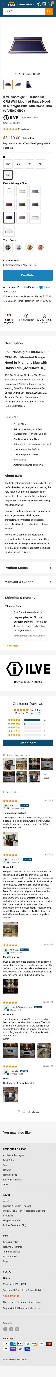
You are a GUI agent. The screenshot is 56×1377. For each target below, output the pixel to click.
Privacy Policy (10, 1256)
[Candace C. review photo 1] (10, 929)
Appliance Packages (13, 1155)
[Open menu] (4, 4)
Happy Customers (12, 1220)
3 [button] (29, 1111)
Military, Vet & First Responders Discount (24, 1210)
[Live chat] (44, 4)
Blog (5, 1261)
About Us (8, 1201)
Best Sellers (9, 1160)
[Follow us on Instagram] (11, 1329)
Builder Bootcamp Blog (14, 1225)
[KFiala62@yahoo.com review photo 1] (10, 1050)
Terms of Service (11, 1251)
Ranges (7, 1170)
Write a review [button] (28, 742)
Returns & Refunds (12, 1246)
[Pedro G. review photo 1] (10, 839)
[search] (24, 11)
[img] (10, 801)
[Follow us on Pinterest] (17, 1329)
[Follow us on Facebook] (5, 1329)
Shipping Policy (11, 1242)
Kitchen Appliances (12, 1179)
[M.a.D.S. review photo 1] (10, 986)
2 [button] (24, 1111)
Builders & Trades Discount (17, 1206)
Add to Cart (42, 1367)
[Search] (49, 11)
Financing (8, 1215)
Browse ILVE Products (28, 681)
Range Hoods (10, 1174)
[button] (10, 129)
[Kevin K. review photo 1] (10, 1094)
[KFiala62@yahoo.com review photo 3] (44, 1050)
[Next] (52, 45)
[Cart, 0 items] (50, 4)
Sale (5, 1165)
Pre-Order (28, 275)
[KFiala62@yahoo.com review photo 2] (27, 1050)
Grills (5, 1184)
